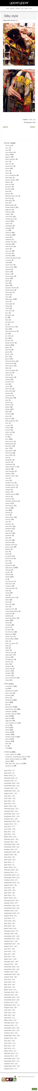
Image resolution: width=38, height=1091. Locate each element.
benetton (8, 189)
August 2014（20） (11, 1038)
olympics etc (9, 766)
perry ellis (8, 540)
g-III (6, 333)
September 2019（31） (12, 882)
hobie (7, 368)
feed (14, 1080)
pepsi (7, 538)
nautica (7, 503)
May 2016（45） (10, 984)
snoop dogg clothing (11, 611)
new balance (9, 505)
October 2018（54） (11, 911)
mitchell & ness (10, 494)
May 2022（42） (10, 801)
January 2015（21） (11, 1025)
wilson (7, 664)
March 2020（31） (10, 867)
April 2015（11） (10, 1018)
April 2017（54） (10, 956)
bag (6, 688)
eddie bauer (9, 299)
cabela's (8, 214)
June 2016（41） (10, 982)
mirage (7, 489)
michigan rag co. (10, 485)
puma (7, 563)
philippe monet (10, 545)
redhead (8, 574)
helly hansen (9, 366)
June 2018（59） (10, 921)
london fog (8, 453)
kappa (7, 411)
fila (6, 317)
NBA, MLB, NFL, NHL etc (13, 763)
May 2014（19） (10, 1046)
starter (7, 620)
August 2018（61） (11, 916)
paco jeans (8, 526)
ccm (6, 230)
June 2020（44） (10, 860)
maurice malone (10, 476)
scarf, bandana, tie (11, 723)
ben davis (8, 187)
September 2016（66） (12, 974)
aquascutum (9, 166)
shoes (7, 730)
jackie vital (8, 388)
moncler (7, 496)
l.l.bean (7, 427)
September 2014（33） (12, 1035)
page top (34, 1089)
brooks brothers (10, 207)
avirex (7, 173)
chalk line (8, 232)
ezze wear (8, 310)
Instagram (3, 1080)
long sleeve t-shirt (10, 709)
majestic (8, 469)
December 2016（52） (12, 967)
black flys (8, 198)
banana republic (10, 180)
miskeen (8, 492)
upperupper (9, 655)
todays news (9, 636)
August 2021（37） (11, 824)
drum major (8, 292)
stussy (7, 622)
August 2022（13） (11, 793)
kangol (7, 409)
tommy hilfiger (9, 639)
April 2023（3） (9, 773)
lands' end (8, 432)
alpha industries (10, 159)
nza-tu (7, 515)
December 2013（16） (12, 1058)
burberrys (8, 212)
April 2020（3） (9, 865)
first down (8, 322)
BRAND (7, 143)
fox (6, 324)
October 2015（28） (11, 1002)
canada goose (9, 219)
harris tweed (9, 363)
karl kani (8, 414)
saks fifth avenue (10, 597)
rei (6, 579)
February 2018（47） (11, 931)
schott (7, 602)
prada (7, 554)
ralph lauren (9, 567)
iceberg (7, 379)
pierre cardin (9, 547)
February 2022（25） (11, 809)
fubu (6, 329)
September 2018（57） (12, 913)
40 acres (8, 145)
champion (8, 235)
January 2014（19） (11, 1056)
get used (8, 340)
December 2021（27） (12, 814)
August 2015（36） (11, 1007)
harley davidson (10, 361)
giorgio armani (9, 343)
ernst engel (8, 304)
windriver (8, 666)
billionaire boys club (11, 196)
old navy (8, 519)
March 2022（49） (10, 806)
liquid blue (8, 446)
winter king (8, 668)
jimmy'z (7, 402)
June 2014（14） (10, 1043)
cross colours (9, 267)
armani (7, 168)
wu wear (8, 675)
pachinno (8, 524)
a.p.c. (7, 148)
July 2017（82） (10, 949)
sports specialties (10, 618)
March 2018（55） (10, 928)
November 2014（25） (12, 1030)
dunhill (7, 294)
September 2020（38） (12, 852)
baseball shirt (9, 691)
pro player (8, 556)
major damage (9, 471)
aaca (6, 150)
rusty (6, 595)
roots (6, 590)
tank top (7, 741)
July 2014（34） (10, 1041)
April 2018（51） (10, 926)
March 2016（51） (10, 990)
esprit (7, 308)
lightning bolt (9, 444)
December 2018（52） (12, 905)
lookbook (18, 8)
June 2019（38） (10, 890)
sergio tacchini (9, 609)
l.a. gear (7, 425)
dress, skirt (8, 693)
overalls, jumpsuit (10, 714)
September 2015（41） (12, 1005)
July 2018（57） (10, 918)
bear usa (8, 184)
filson (7, 320)
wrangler (8, 673)
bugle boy (8, 209)
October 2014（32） (11, 1033)
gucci (7, 356)
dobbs (7, 285)
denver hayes (9, 276)
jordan (7, 407)
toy (6, 746)
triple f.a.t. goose (10, 643)
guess (7, 359)
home (7, 8)
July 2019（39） (10, 888)
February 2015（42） (11, 1023)
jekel (6, 400)
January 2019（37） (11, 903)
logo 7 (7, 448)
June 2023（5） (10, 770)
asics (7, 170)
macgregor (8, 460)
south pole (8, 613)
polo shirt (8, 718)
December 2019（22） (12, 875)
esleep (7, 306)
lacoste (7, 430)
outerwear (8, 711)
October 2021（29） (11, 819)
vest (6, 748)
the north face (9, 632)
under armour (9, 652)
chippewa (8, 239)
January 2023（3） (11, 781)
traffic (7, 641)
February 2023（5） (11, 778)
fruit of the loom (10, 327)
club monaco (9, 246)
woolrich (8, 671)
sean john (8, 604)
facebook (11, 1080)
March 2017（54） (10, 959)
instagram (12, 8)
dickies (7, 278)
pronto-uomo (9, 558)
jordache (8, 404)
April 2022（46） (10, 803)
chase (7, 237)
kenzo (7, 416)
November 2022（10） (12, 786)
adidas (7, 154)
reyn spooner (9, 581)
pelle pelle (8, 533)
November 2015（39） (12, 1000)
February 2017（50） (11, 961)
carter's (7, 223)
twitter (7, 1080)
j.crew (7, 386)
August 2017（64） (11, 946)
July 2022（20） (10, 796)
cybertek (8, 269)
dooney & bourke (10, 287)
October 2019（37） (11, 880)
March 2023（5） (10, 775)
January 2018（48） (11, 933)
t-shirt (7, 739)
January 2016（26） (11, 995)
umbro (7, 650)
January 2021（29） (11, 842)
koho (6, 423)
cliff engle (8, 244)
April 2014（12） (10, 1048)
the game (8, 629)
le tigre (7, 434)
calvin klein (8, 216)
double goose (9, 290)
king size (8, 418)
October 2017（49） (11, 941)
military (7, 761)
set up (7, 725)
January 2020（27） (11, 872)
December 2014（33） (12, 1028)
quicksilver (8, 565)
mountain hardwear (11, 501)
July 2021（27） (10, 826)
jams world (8, 391)
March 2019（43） (10, 898)
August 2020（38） (11, 854)
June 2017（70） (10, 951)
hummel (7, 375)
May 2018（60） (10, 923)
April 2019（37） (10, 895)
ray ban (7, 572)
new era (7, 508)
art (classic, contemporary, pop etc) (16, 756)
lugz (6, 457)
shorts (7, 732)
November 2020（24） (12, 847)
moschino (8, 499)
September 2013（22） (12, 1066)
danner (7, 271)
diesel (7, 281)
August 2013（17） (11, 1069)
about (30, 8)
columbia (8, 255)
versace (7, 657)
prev (5, 127)
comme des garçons (11, 258)
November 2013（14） (12, 1061)
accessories (9, 686)
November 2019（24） (12, 877)
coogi (7, 262)
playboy (7, 549)
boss (6, 203)
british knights (9, 205)
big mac (7, 193)
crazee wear (9, 265)
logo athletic (9, 450)
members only (9, 483)
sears (7, 606)
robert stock (9, 583)
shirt (34, 119)
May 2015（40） (10, 1015)
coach (7, 249)
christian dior (9, 242)
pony (6, 551)
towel (7, 743)
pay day (7, 531)
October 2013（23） (11, 1064)
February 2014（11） (11, 1053)
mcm (6, 478)
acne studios (9, 152)
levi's (6, 439)
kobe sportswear (10, 421)
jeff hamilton (9, 398)
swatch (7, 627)
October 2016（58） (11, 972)
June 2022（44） (10, 798)
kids (6, 704)
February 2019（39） (11, 900)
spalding (8, 616)
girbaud (7, 345)
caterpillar (8, 228)
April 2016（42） (10, 987)
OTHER (7, 752)
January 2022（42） (11, 811)
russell (7, 593)
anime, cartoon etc (11, 754)
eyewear (8, 695)
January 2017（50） (11, 964)
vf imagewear (9, 659)
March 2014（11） (10, 1051)
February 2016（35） (11, 992)
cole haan (8, 253)
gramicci (8, 354)
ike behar (8, 382)
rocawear (8, 586)
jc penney (8, 395)
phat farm (8, 542)
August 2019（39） (11, 885)
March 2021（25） (10, 837)
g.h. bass (8, 336)
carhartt (7, 221)
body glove (8, 200)
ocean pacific (9, 517)
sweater (7, 734)
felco (6, 313)
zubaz (7, 680)
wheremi (8, 662)
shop (22, 8)
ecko (6, 297)
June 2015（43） (10, 1013)
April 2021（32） (10, 834)
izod (6, 384)
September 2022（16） (12, 791)
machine (8, 462)
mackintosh (8, 464)
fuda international (10, 331)
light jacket (8, 707)
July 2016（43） (10, 979)
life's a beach (9, 441)
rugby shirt (8, 720)
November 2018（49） (12, 908)
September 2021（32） (12, 821)
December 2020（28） (12, 844)
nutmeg (7, 512)
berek (7, 191)
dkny (6, 283)
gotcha (7, 352)
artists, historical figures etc (13, 759)
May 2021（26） (10, 832)
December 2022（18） (12, 783)
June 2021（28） (10, 829)
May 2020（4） (9, 862)
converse (8, 260)
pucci (7, 561)
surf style (8, 625)
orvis (6, 522)
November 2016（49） (12, 969)
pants (7, 716)
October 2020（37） (11, 849)
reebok (7, 577)
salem (7, 600)
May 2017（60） (10, 954)
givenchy (8, 349)
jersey (7, 702)
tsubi (6, 648)
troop (6, 645)
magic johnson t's (10, 466)
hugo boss (8, 372)
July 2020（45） (10, 857)
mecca (7, 480)
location (26, 8)
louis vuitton (9, 455)
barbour (7, 182)
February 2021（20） (11, 839)
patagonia (8, 528)
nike (6, 510)
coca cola (8, 251)
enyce (7, 301)
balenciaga (8, 177)
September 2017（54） (12, 944)
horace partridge (10, 370)
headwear (8, 700)
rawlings (8, 570)
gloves (7, 697)
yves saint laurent (10, 678)
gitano (7, 347)
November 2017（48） (12, 939)
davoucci (8, 274)
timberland (8, 634)
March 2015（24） (10, 1020)
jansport (7, 393)
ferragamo (8, 315)
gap (6, 338)
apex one (8, 164)
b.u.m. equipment (10, 175)
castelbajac (8, 226)
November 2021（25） (12, 816)
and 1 (7, 161)
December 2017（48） (12, 936)
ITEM (30, 119)
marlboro (8, 473)
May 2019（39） (10, 893)
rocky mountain (10, 588)
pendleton (8, 535)
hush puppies (9, 377)
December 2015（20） (12, 997)
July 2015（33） (10, 1010)
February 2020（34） (11, 870)
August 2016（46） (11, 977)
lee (6, 437)
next (32, 127)
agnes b (7, 157)
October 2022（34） (11, 788)
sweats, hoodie (10, 737)
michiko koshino (10, 487)
